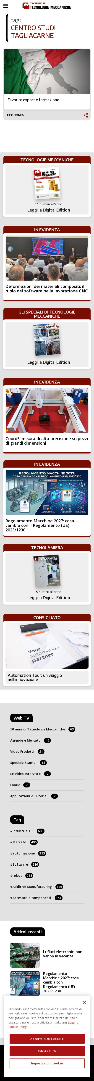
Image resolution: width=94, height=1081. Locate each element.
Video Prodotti (26, 751)
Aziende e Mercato (30, 740)
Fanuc (19, 785)
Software (25, 864)
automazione (29, 853)
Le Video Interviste (29, 774)
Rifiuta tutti (47, 1051)
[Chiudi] (85, 1002)
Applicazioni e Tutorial (32, 796)
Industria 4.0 (28, 831)
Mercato (25, 842)
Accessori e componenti (37, 898)
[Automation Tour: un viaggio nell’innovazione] (47, 646)
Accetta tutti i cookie (47, 1039)
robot (22, 875)
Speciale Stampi (27, 762)
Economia (15, 115)
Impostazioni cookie (47, 1063)
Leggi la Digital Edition (48, 209)
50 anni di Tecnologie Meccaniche (42, 729)
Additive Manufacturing (37, 886)
